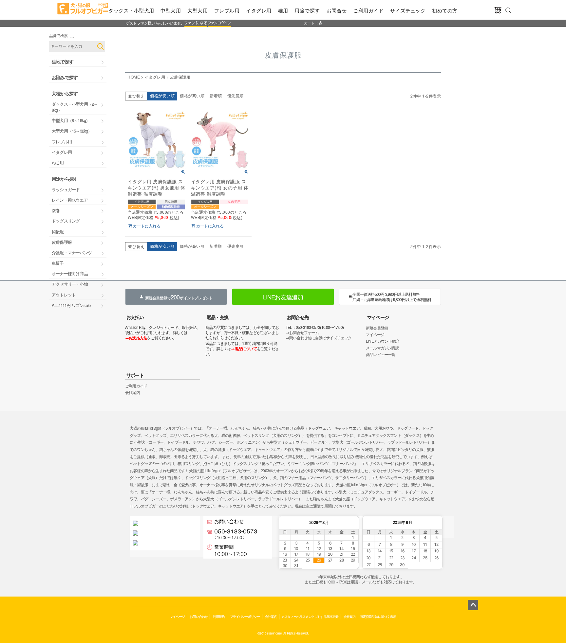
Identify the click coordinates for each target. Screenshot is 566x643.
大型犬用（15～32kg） (72, 131)
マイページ (378, 317)
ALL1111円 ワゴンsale (71, 305)
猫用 (283, 10)
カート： (311, 23)
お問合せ (337, 10)
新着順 (216, 95)
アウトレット (64, 295)
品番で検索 (58, 35)
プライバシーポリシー (245, 616)
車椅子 (58, 263)
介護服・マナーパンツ (72, 252)
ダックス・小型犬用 (131, 10)
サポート (135, 375)
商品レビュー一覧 (380, 354)
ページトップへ (473, 605)
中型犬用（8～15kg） (71, 120)
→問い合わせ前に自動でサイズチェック (319, 337)
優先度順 (235, 95)
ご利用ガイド (368, 10)
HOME (133, 77)
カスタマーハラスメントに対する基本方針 (310, 616)
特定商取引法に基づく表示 (378, 616)
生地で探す (62, 61)
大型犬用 (197, 10)
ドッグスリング (66, 221)
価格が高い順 (192, 95)
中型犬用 (170, 10)
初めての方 (444, 10)
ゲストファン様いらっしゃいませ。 (155, 23)
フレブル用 (226, 10)
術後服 (58, 231)
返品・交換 (217, 317)
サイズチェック (407, 10)
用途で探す (307, 10)
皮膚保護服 (62, 242)
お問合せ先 (298, 317)
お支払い (135, 317)
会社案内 (132, 392)
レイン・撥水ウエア (70, 200)
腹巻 (56, 210)
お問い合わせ (199, 616)
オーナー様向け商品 (70, 273)
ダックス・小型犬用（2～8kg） (75, 107)
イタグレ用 (258, 10)
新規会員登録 (377, 327)
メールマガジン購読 (382, 347)
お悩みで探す (65, 77)
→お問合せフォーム (302, 332)
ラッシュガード (66, 189)
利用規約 (219, 616)
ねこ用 (58, 162)
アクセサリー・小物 (70, 284)
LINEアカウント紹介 (382, 341)
